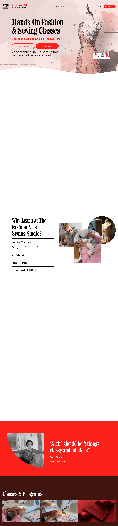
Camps (57, 6)
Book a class (47, 46)
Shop (68, 6)
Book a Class (109, 6)
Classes (50, 6)
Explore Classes (23, 46)
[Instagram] (100, 6)
